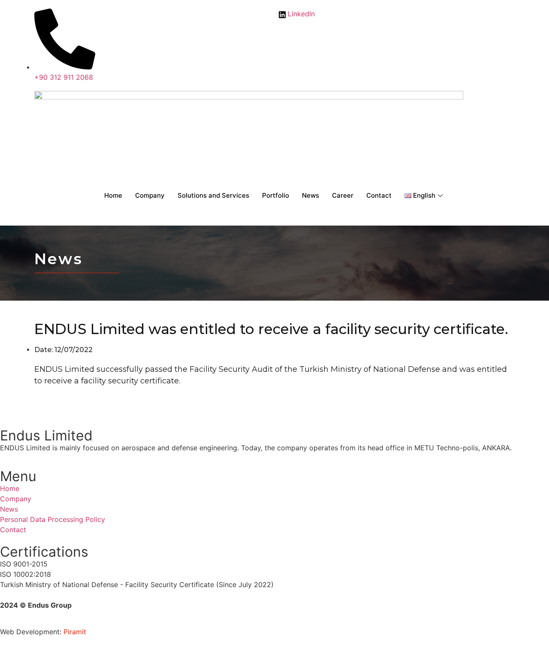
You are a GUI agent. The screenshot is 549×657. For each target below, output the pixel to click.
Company (150, 195)
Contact (379, 195)
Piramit (74, 631)
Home (113, 195)
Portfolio (275, 195)
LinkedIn (300, 13)
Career (342, 195)
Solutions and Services (213, 195)
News (310, 195)
